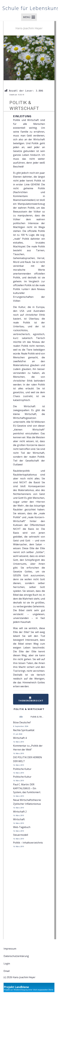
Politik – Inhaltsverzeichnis (28, 842)
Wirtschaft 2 (20, 811)
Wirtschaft (19, 819)
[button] (29, 17)
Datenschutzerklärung (16, 956)
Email (7, 971)
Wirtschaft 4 (20, 738)
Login (7, 963)
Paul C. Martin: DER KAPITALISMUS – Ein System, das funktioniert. (27, 788)
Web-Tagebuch (21, 827)
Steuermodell (20, 834)
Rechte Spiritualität (23, 730)
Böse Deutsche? (22, 722)
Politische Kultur (22, 769)
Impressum (10, 948)
